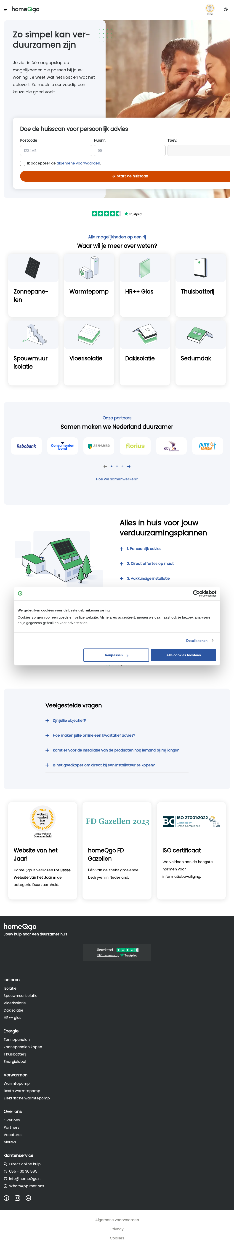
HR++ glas (12, 1017)
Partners (11, 1127)
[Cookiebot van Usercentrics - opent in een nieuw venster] (196, 593)
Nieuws (10, 1142)
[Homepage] (25, 9)
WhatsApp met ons (26, 1186)
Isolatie (10, 988)
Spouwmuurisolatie (20, 995)
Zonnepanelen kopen (23, 1047)
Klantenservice (18, 1155)
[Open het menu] (5, 9)
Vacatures (13, 1134)
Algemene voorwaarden (117, 1219)
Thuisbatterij (15, 1054)
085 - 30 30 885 (23, 1171)
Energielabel (15, 1061)
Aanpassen (114, 655)
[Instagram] (20, 1198)
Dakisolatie (13, 1010)
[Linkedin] (31, 1198)
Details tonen (196, 640)
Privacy (117, 1229)
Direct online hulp (25, 1164)
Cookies (117, 1238)
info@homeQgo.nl (25, 1178)
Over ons (12, 1120)
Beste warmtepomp (22, 1090)
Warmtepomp (17, 1083)
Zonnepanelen (17, 1039)
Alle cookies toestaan (183, 655)
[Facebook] (9, 1198)
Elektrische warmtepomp (27, 1098)
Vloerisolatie (15, 1003)
